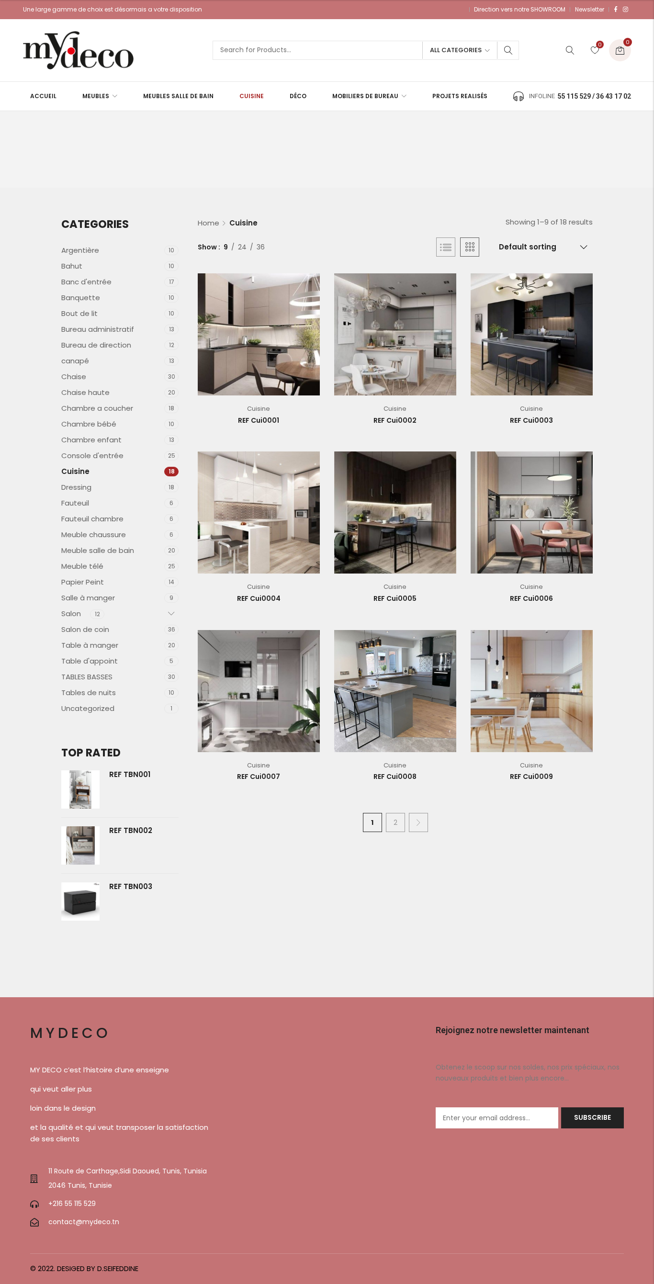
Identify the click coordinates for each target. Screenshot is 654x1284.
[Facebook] (615, 9)
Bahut (71, 266)
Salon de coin (85, 629)
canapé (75, 361)
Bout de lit (79, 313)
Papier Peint (82, 582)
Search (508, 50)
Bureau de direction (96, 345)
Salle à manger (88, 598)
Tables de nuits (88, 692)
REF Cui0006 (531, 598)
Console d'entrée (92, 456)
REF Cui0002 (395, 420)
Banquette (80, 298)
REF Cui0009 (531, 776)
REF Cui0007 (258, 776)
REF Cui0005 (395, 598)
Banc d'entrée (86, 282)
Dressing (76, 487)
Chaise (73, 377)
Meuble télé (82, 566)
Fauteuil (75, 503)
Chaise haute (85, 392)
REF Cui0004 (259, 598)
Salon (71, 613)
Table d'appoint (89, 661)
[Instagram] (625, 9)
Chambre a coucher (97, 408)
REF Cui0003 (531, 420)
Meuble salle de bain (97, 550)
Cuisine (258, 408)
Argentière (80, 250)
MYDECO (70, 1033)
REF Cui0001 (258, 420)
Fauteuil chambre (92, 519)
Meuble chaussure (93, 534)
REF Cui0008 (395, 776)
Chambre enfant (91, 440)
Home (208, 223)
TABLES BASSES (87, 677)
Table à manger (89, 645)
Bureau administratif (97, 329)
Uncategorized (87, 708)
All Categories (456, 50)
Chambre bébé (88, 424)
